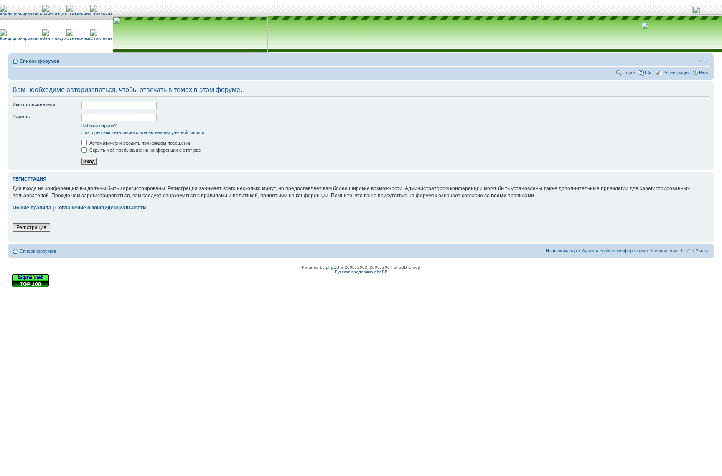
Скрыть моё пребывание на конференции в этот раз (144, 150)
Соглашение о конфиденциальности (100, 208)
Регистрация (676, 72)
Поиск (629, 72)
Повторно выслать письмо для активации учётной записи (142, 132)
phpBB (332, 267)
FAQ (649, 72)
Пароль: (22, 116)
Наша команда (561, 250)
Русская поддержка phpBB (361, 272)
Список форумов (40, 61)
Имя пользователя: (35, 104)
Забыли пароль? (99, 125)
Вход (704, 72)
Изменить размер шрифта (703, 59)
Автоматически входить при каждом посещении (139, 142)
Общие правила (32, 208)
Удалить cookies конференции (613, 250)
